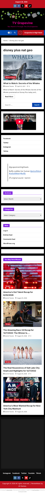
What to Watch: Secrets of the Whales (21, 83)
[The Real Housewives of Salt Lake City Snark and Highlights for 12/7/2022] (22, 352)
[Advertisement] (22, 443)
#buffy (23, 173)
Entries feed (7, 235)
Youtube (31, 473)
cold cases (9, 400)
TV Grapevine (22, 23)
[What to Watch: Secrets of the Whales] (22, 67)
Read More (10, 96)
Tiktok (38, 473)
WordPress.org (9, 243)
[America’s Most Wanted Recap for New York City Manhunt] (22, 390)
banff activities (35, 490)
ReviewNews (36, 483)
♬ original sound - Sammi (19, 178)
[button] (15, 33)
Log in (5, 231)
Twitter (6, 143)
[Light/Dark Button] (10, 33)
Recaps (8, 286)
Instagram (7, 147)
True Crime (24, 400)
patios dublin (9, 490)
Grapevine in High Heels (33, 33)
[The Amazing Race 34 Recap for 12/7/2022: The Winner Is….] (22, 314)
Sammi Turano (9, 86)
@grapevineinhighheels (19, 167)
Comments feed (9, 239)
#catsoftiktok (14, 173)
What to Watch (10, 77)
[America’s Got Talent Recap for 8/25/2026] (22, 276)
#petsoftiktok (35, 171)
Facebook (7, 138)
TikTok (5, 151)
